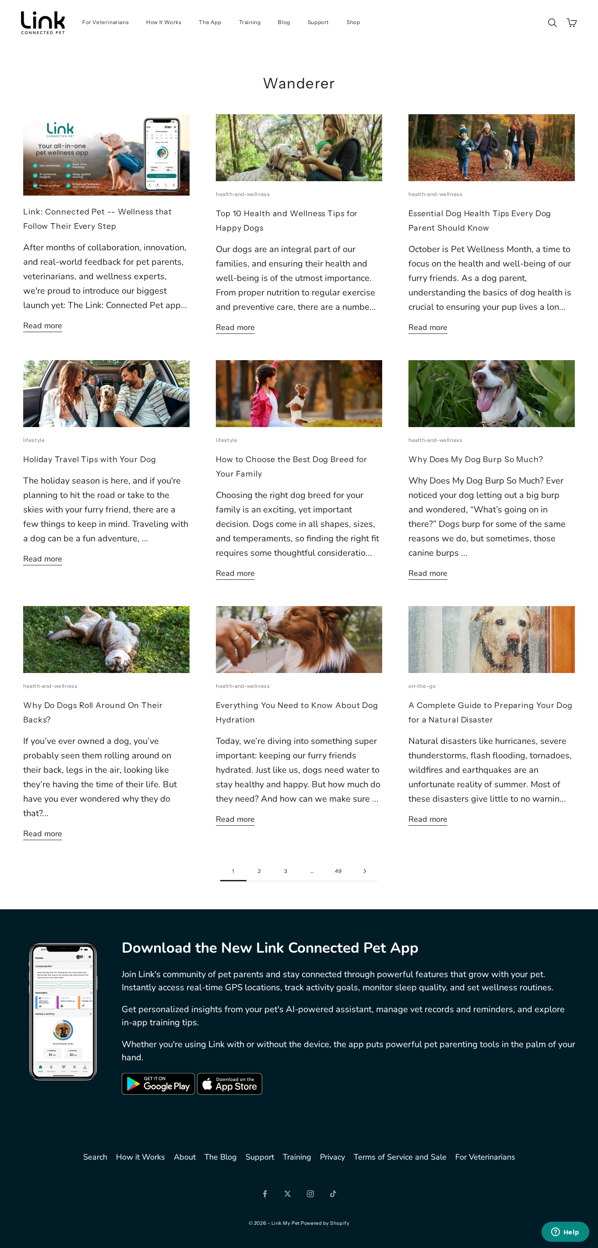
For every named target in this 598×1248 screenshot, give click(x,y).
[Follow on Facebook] (264, 1193)
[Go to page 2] (365, 871)
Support (318, 22)
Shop (353, 22)
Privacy (332, 1157)
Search (95, 1157)
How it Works (140, 1157)
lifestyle (34, 440)
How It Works (163, 22)
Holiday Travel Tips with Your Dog (89, 459)
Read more (42, 325)
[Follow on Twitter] (287, 1193)
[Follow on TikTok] (333, 1193)
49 (338, 871)
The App (210, 22)
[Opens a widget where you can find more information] (565, 1233)
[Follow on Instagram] (310, 1193)
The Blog (220, 1157)
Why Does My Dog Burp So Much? (475, 459)
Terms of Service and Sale (400, 1157)
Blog (284, 22)
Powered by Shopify (325, 1223)
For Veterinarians (105, 22)
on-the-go (422, 686)
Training (250, 22)
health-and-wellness (243, 194)
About (185, 1157)
